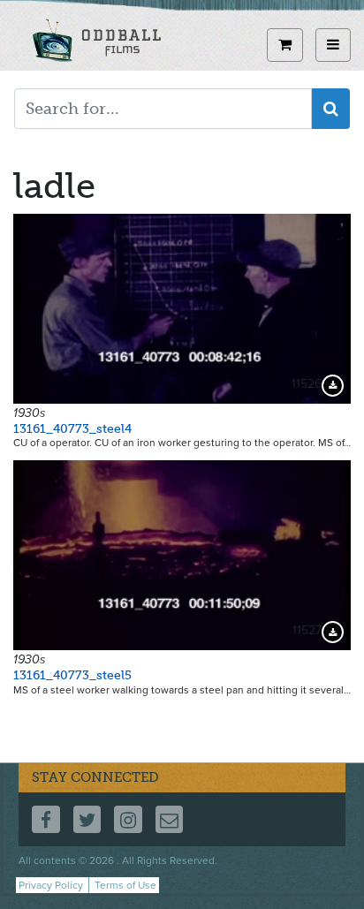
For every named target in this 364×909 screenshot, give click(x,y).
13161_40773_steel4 (72, 428)
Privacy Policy (51, 885)
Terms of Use (125, 885)
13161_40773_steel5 (72, 675)
